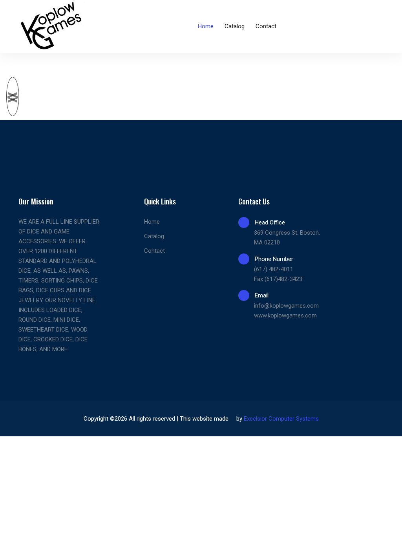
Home (206, 26)
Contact (266, 26)
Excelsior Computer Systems (281, 418)
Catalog (235, 26)
